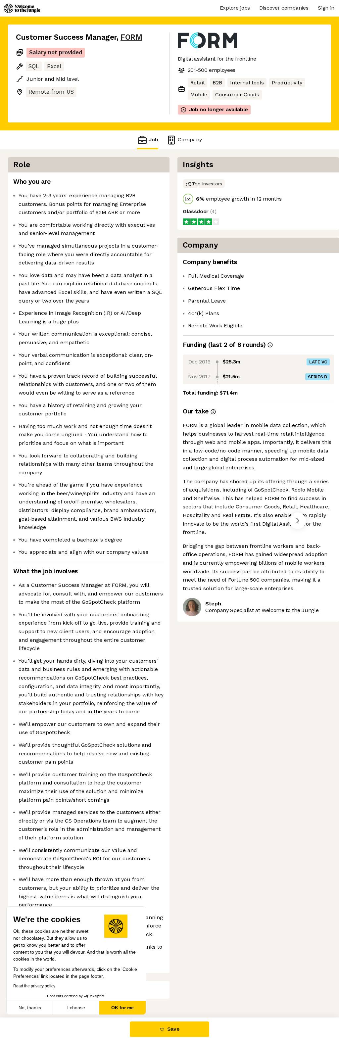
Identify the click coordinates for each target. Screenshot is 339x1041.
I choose (76, 1007)
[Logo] (22, 8)
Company (190, 139)
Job (153, 139)
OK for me (122, 1007)
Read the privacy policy (34, 986)
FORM (131, 37)
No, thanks (30, 1007)
